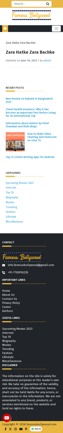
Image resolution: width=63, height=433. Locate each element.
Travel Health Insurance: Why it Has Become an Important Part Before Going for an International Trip (31, 112)
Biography (12, 197)
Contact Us (9, 299)
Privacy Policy (11, 303)
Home (6, 291)
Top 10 (10, 192)
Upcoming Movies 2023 (20, 183)
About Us (8, 295)
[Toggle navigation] (56, 29)
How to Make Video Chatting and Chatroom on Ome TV (42, 137)
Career (6, 307)
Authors (7, 311)
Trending (11, 207)
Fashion (10, 211)
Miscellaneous (14, 221)
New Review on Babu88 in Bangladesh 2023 (29, 100)
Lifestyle (11, 216)
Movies (10, 202)
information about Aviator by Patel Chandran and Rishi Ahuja (27, 125)
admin (47, 60)
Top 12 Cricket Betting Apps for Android (30, 157)
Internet (11, 187)
